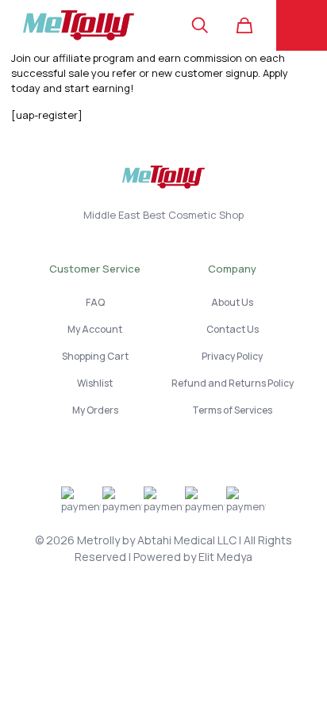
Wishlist (95, 383)
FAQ (95, 302)
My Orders (95, 410)
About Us (232, 302)
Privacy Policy (232, 356)
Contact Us (232, 329)
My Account (94, 329)
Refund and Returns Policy (232, 383)
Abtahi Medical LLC (187, 540)
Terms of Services (232, 410)
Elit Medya (225, 556)
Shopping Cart (95, 356)
